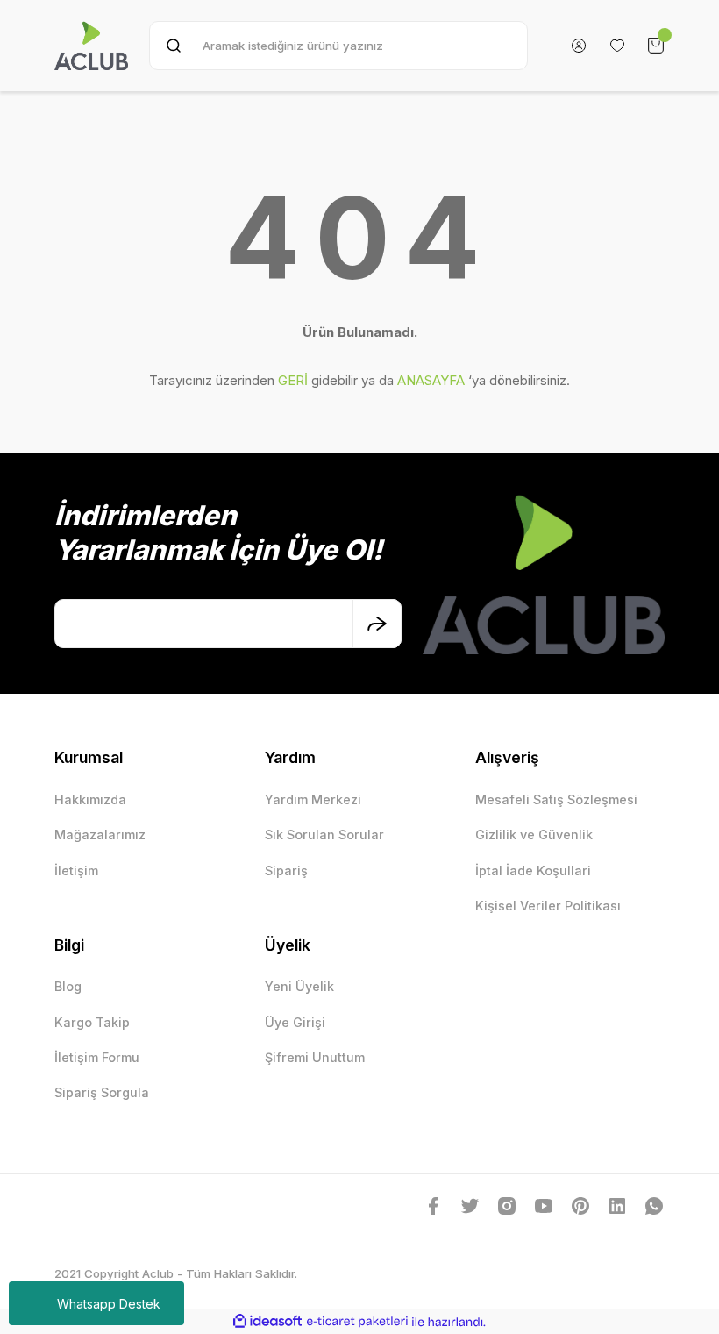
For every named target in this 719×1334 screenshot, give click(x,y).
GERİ (293, 380)
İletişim (76, 870)
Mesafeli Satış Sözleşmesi (556, 799)
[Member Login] (578, 45)
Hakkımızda (90, 799)
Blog (68, 986)
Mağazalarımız (100, 834)
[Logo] (91, 45)
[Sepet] (656, 45)
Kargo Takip (92, 1022)
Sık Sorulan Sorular (324, 834)
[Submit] (377, 623)
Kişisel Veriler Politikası (548, 905)
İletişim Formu (96, 1057)
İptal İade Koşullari (533, 870)
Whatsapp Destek (108, 1303)
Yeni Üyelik (299, 986)
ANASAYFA (431, 380)
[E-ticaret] (357, 1322)
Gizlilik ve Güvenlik (534, 834)
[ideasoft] (267, 1322)
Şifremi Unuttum (315, 1057)
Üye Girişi (295, 1022)
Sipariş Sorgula (101, 1092)
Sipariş (286, 870)
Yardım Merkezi (313, 799)
